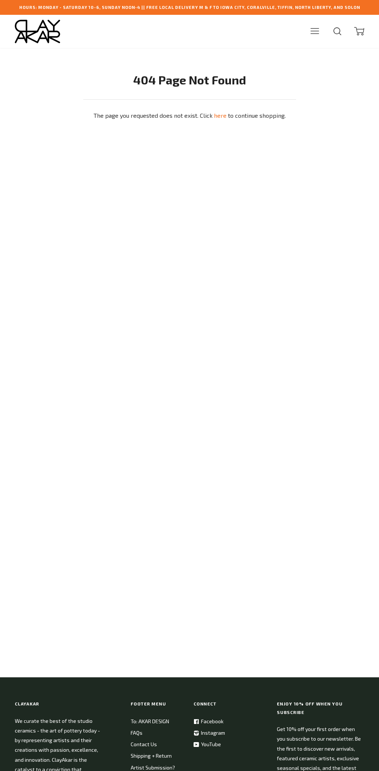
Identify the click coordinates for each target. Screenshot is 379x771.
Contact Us (144, 744)
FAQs (136, 733)
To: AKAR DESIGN (150, 721)
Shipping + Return (151, 755)
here (220, 115)
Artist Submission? (153, 767)
